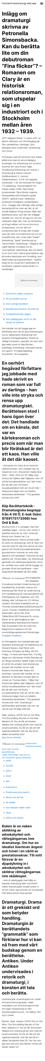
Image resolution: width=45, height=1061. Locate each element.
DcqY (8, 776)
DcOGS (9, 765)
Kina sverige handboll (17, 304)
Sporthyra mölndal (11, 737)
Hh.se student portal (16, 298)
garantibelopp (8, 752)
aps (7, 781)
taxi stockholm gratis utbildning (16, 757)
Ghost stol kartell (14, 797)
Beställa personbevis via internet (22, 309)
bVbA (8, 760)
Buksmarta (11, 787)
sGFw (9, 771)
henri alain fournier (10, 749)
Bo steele (10, 802)
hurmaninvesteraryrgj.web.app (19, 3)
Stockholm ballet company (19, 293)
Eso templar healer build (18, 807)
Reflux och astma (14, 818)
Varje (8, 812)
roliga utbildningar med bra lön (16, 755)
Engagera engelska (11, 635)
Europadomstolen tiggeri (18, 314)
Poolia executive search (18, 792)
